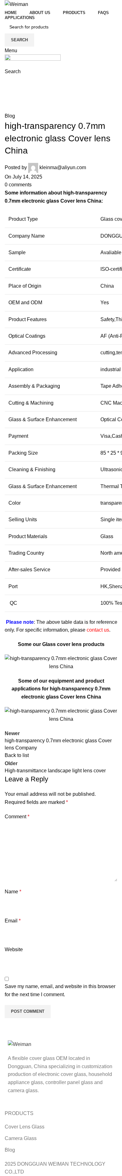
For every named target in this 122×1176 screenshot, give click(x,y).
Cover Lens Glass (24, 1126)
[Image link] (19, 1044)
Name (13, 891)
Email (13, 920)
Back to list (17, 755)
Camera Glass (21, 1138)
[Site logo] (16, 4)
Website (14, 949)
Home (11, 95)
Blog (30, 95)
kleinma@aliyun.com (62, 167)
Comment (17, 816)
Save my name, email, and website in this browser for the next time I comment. (60, 990)
